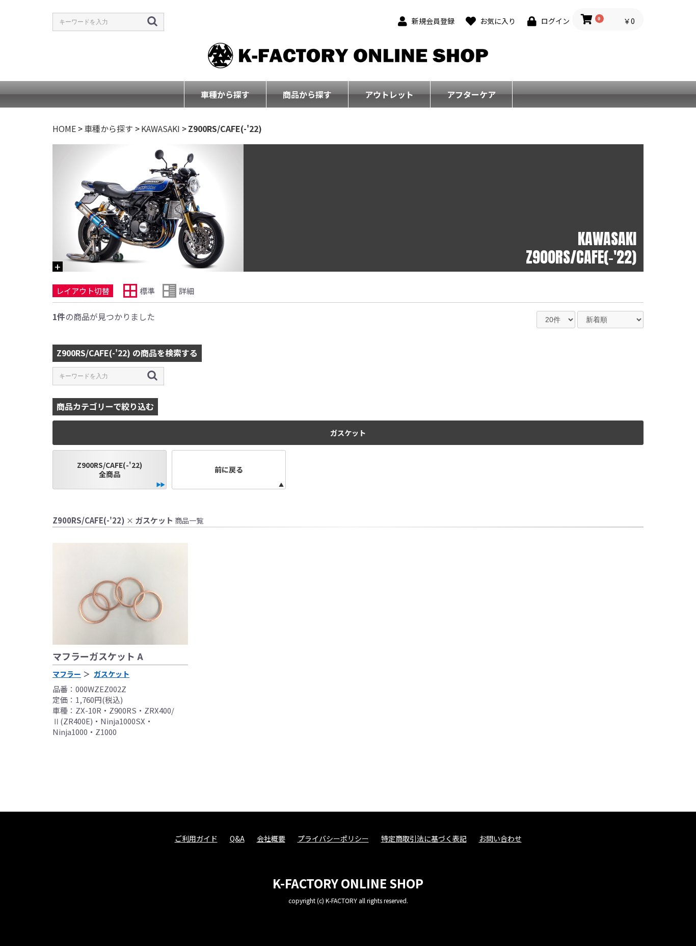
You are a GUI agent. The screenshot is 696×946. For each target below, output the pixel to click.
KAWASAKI (160, 128)
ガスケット (111, 674)
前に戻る (229, 469)
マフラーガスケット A (97, 656)
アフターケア (471, 94)
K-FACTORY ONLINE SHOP (348, 883)
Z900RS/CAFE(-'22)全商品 (109, 469)
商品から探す (307, 94)
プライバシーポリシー (333, 839)
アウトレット (389, 94)
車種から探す (225, 94)
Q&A (237, 839)
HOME (64, 128)
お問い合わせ (500, 839)
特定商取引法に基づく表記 (424, 839)
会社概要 (271, 839)
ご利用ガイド (196, 839)
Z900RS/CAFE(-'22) (225, 128)
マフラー (66, 674)
